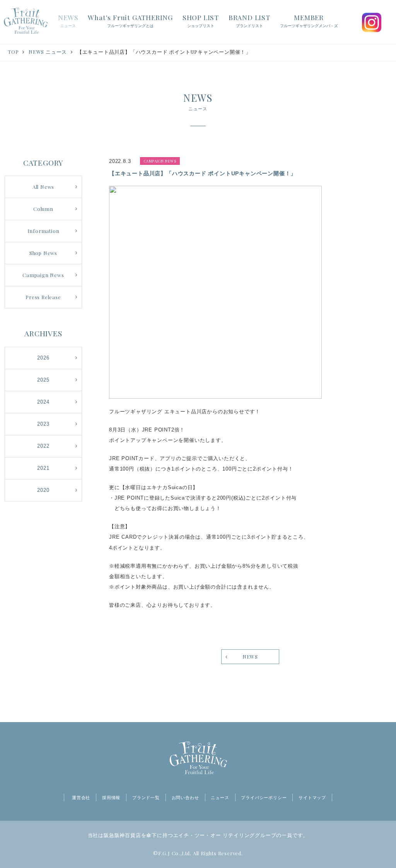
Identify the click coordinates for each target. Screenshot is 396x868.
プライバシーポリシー (264, 797)
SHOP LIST (201, 20)
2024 (43, 402)
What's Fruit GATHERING (130, 20)
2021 (43, 468)
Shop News (43, 253)
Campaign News (43, 275)
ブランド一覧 (146, 797)
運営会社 (81, 797)
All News (43, 186)
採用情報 (111, 797)
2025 (43, 380)
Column (43, 208)
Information (43, 231)
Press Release (43, 297)
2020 (43, 490)
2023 (43, 424)
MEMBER (309, 20)
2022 (43, 446)
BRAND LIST (249, 20)
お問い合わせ (185, 797)
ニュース (220, 797)
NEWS (68, 20)
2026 (43, 358)
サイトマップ (312, 797)
